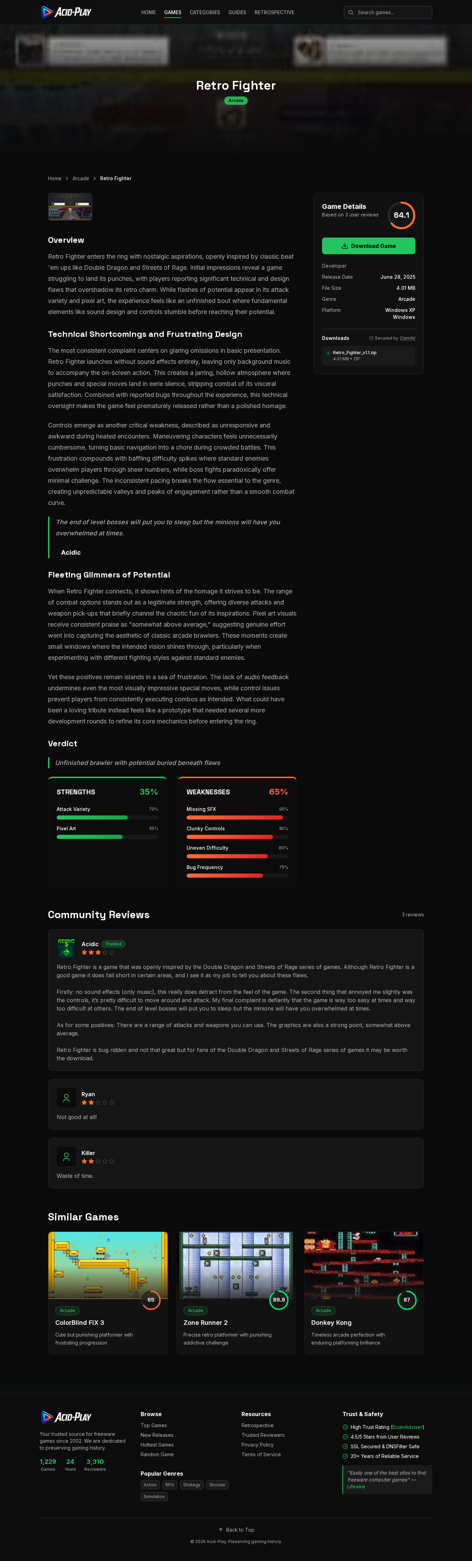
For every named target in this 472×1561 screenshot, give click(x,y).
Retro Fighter (115, 178)
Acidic (90, 944)
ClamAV (407, 338)
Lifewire (356, 1486)
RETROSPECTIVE (274, 12)
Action (150, 1484)
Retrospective (258, 1425)
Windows (404, 317)
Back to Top (240, 1530)
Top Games (154, 1425)
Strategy (191, 1484)
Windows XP (400, 310)
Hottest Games (157, 1445)
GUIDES (237, 12)
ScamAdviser (407, 1427)
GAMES (172, 12)
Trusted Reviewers (263, 1435)
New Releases (157, 1435)
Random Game (157, 1454)
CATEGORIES (205, 12)
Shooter (217, 1484)
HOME (148, 12)
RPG (170, 1484)
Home (55, 178)
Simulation (154, 1496)
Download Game (373, 245)
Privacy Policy (258, 1445)
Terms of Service (261, 1454)
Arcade (81, 178)
